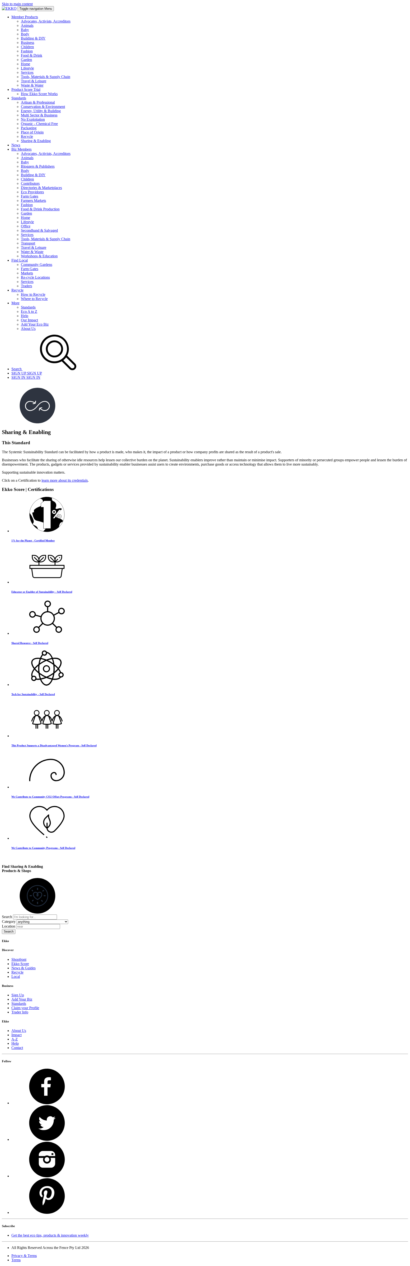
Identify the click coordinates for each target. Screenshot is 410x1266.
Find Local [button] (19, 260)
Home (25, 64)
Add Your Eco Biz (35, 324)
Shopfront (18, 959)
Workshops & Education (39, 256)
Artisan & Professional (38, 102)
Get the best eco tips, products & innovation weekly (50, 1235)
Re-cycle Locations (35, 277)
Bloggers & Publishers (38, 166)
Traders (26, 286)
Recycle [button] (17, 290)
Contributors (30, 183)
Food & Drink (31, 55)
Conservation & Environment (43, 107)
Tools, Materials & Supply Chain (45, 77)
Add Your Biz (21, 999)
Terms (16, 1260)
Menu (35, 8)
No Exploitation (33, 119)
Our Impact (29, 320)
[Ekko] (9, 8)
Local (15, 977)
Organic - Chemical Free (39, 124)
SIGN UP (26, 373)
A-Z (14, 1039)
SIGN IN (25, 377)
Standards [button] (18, 98)
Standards (28, 307)
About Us (28, 329)
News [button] (15, 145)
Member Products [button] (24, 17)
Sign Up (17, 995)
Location (8, 926)
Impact (16, 1035)
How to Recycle (33, 294)
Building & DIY (33, 38)
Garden (26, 60)
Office (25, 226)
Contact (17, 1048)
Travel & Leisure (33, 81)
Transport (28, 243)
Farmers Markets (33, 201)
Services (27, 72)
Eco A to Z (29, 312)
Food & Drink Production (40, 209)
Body (25, 34)
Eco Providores (32, 192)
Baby (25, 30)
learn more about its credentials (65, 480)
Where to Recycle (34, 299)
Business (27, 43)
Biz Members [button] (21, 149)
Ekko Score (20, 964)
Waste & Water (32, 85)
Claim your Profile (25, 1008)
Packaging (29, 128)
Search (7, 917)
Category (9, 921)
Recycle (27, 136)
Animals (27, 25)
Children (27, 47)
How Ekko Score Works (39, 94)
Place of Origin (32, 132)
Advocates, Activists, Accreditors (45, 21)
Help (24, 316)
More (15, 303)
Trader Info (19, 1012)
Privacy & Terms (24, 1256)
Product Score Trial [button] (25, 90)
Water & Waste (32, 252)
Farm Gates (29, 196)
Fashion (27, 51)
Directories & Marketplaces (41, 188)
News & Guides (23, 968)
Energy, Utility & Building (41, 111)
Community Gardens (36, 265)
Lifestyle (27, 68)
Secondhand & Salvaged (39, 230)
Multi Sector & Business (39, 115)
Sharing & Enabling (36, 141)
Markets (27, 273)
